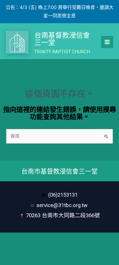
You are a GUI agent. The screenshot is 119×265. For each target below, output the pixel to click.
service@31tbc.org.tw (62, 205)
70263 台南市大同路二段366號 (63, 215)
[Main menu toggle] (107, 42)
